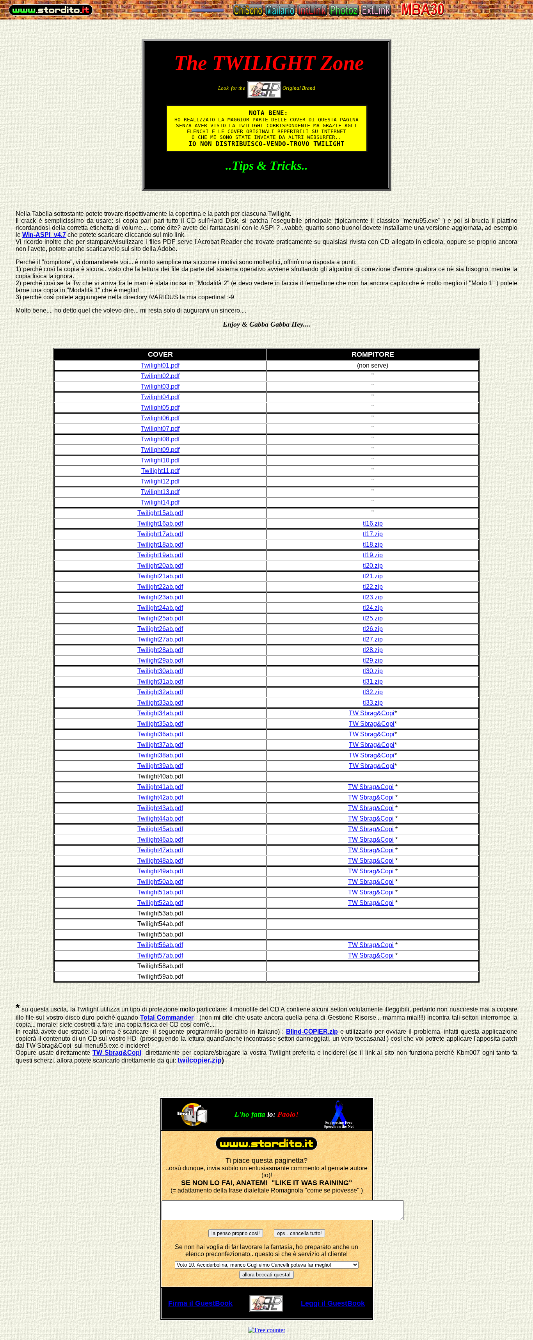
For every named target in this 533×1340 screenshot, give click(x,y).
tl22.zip (373, 586)
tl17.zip (373, 534)
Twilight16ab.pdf (160, 523)
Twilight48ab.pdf (160, 860)
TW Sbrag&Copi (371, 713)
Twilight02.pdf (160, 376)
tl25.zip (373, 618)
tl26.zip (373, 629)
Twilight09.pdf (160, 449)
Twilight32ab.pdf (160, 692)
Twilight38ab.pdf (160, 755)
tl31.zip (373, 681)
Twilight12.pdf (160, 481)
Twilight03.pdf (160, 386)
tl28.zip (373, 650)
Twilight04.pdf (160, 397)
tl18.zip (373, 544)
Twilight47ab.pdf (160, 850)
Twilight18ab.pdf (160, 544)
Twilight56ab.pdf (160, 945)
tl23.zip (373, 597)
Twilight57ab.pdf (160, 955)
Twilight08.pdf (160, 439)
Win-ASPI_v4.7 (44, 234)
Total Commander (166, 1017)
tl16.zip (373, 523)
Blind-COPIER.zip (312, 1031)
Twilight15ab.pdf (160, 513)
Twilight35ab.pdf (160, 723)
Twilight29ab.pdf (160, 660)
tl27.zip (373, 639)
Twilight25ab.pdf (160, 618)
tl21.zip (373, 576)
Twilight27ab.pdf (160, 639)
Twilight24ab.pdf (160, 607)
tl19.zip (373, 555)
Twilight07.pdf (160, 428)
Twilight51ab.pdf (160, 892)
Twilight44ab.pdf (160, 818)
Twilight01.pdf (160, 365)
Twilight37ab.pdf (160, 744)
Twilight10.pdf (160, 460)
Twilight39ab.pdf (160, 765)
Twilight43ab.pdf (160, 808)
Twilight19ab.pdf (160, 555)
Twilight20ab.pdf (160, 565)
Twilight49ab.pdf (160, 871)
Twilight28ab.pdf (160, 650)
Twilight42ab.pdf (160, 797)
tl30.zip (373, 671)
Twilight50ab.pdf (160, 881)
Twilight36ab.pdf (160, 734)
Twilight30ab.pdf (160, 671)
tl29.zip (373, 660)
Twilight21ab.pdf (160, 576)
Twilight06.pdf (160, 418)
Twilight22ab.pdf (160, 586)
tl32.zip (373, 692)
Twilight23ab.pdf (160, 597)
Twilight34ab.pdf (160, 713)
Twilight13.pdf (160, 492)
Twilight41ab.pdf (160, 787)
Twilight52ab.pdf (160, 902)
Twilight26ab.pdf (160, 629)
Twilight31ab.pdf (160, 681)
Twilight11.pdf (160, 470)
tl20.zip (373, 565)
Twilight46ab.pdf (160, 839)
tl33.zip (373, 702)
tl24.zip (373, 607)
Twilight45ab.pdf (160, 829)
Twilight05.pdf (160, 407)
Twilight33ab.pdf (160, 702)
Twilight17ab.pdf (160, 534)
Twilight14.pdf (160, 502)
